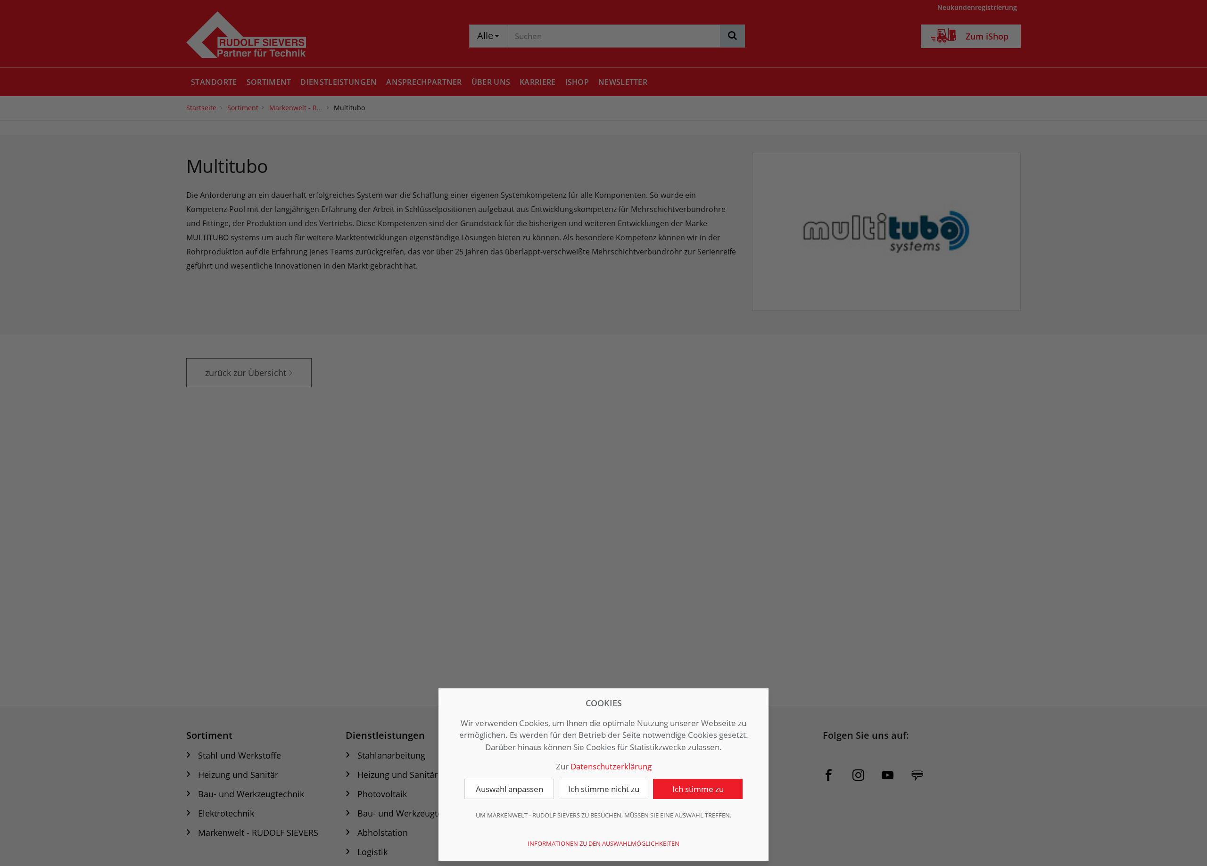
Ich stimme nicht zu (603, 789)
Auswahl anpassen (509, 789)
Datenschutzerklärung (611, 766)
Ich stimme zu (698, 789)
